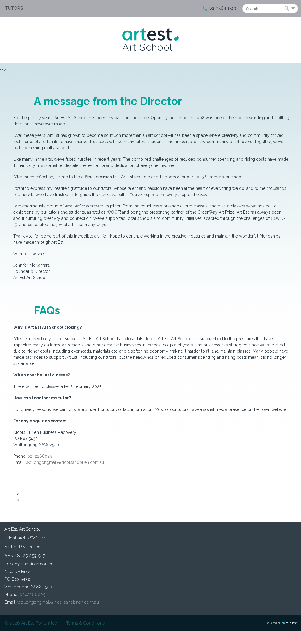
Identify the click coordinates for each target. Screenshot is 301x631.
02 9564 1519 (222, 8)
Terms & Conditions (85, 623)
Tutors (14, 8)
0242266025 (39, 456)
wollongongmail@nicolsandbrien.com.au (65, 462)
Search (288, 8)
